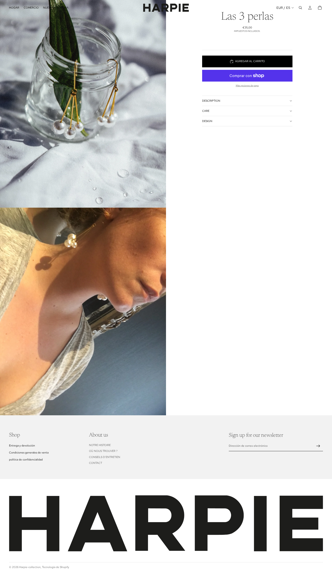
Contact (95, 463)
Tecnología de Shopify (55, 567)
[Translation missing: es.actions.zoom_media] (83, 104)
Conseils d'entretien (104, 457)
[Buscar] (300, 8)
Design (207, 121)
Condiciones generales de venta (29, 452)
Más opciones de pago (247, 85)
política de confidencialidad (26, 459)
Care (205, 111)
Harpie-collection (30, 567)
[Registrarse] (318, 446)
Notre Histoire (100, 445)
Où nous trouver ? (103, 451)
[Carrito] (320, 8)
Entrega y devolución (22, 445)
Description (211, 101)
